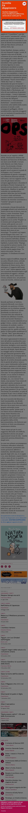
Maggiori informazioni (6, 808)
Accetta (3, 811)
